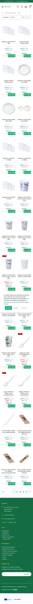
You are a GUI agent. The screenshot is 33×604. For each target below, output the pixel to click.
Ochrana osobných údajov (9, 551)
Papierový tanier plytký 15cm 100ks (24, 81)
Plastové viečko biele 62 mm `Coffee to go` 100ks (24, 315)
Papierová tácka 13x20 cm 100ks (24, 159)
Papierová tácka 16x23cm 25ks (8, 81)
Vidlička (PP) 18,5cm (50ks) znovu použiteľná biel (24, 393)
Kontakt (4, 559)
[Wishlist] (22, 7)
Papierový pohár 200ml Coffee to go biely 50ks (24, 275)
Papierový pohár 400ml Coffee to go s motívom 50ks (9, 276)
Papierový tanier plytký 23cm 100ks (24, 120)
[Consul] (13, 589)
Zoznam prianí (6, 539)
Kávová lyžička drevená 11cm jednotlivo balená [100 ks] (24, 471)
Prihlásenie (5, 533)
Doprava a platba (7, 555)
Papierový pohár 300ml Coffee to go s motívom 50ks (24, 237)
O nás (4, 557)
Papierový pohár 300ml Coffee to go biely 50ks (8, 314)
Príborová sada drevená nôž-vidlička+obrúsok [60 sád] (24, 432)
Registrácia (5, 531)
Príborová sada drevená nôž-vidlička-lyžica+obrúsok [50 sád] (9, 471)
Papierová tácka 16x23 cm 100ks (8, 198)
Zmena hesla (6, 535)
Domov (2, 13)
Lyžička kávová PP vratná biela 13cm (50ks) (24, 354)
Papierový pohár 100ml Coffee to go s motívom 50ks (24, 198)
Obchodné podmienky (8, 547)
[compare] (26, 6)
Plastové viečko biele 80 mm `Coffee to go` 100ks (9, 354)
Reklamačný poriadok (8, 549)
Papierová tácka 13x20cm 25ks (24, 42)
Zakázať (16, 308)
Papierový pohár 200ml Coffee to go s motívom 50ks (9, 237)
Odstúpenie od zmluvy (8, 553)
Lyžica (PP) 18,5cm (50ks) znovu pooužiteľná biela (8, 393)
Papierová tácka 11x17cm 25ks (9, 42)
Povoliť (8, 308)
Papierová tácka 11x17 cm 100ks (9, 159)
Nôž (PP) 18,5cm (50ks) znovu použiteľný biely (8, 431)
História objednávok (8, 537)
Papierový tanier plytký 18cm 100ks (8, 120)
